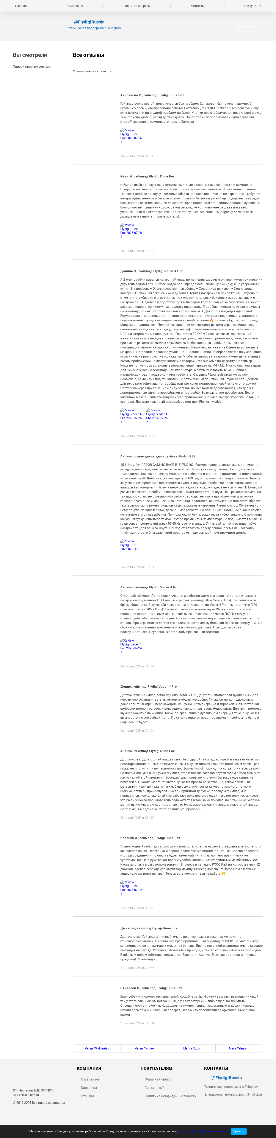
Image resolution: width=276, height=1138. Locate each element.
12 (170, 1038)
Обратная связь (158, 1079)
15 (200, 1038)
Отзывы (87, 1096)
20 (249, 1038)
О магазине (75, 6)
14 (190, 1038)
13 (180, 1038)
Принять (238, 1131)
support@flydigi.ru (249, 1094)
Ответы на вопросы (136, 6)
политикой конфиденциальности (202, 1131)
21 (259, 1038)
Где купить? (252, 6)
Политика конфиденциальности (170, 1096)
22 (269, 1038)
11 (160, 1038)
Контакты (197, 6)
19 (240, 1038)
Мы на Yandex (144, 1048)
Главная (21, 6)
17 (220, 1038)
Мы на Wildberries (97, 1048)
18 (230, 1038)
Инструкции (246, 26)
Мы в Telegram (239, 1048)
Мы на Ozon (191, 1048)
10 (150, 1038)
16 (210, 1038)
